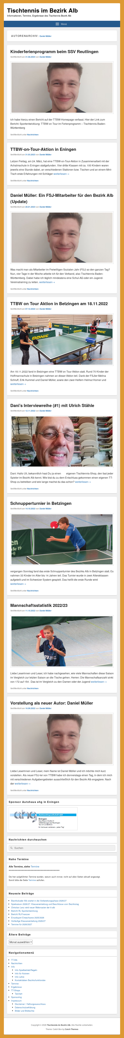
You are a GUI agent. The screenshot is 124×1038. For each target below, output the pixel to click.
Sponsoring (16, 997)
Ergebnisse (16, 986)
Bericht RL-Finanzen (20, 914)
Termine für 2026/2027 (21, 924)
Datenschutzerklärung (25, 1007)
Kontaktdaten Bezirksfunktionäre (30, 980)
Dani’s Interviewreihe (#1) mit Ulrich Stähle (52, 405)
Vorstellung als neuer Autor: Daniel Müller (51, 703)
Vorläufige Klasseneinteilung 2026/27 (28, 920)
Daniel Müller (46, 36)
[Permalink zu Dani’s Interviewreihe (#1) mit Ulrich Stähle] (62, 469)
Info (13, 966)
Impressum (16, 1000)
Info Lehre (19, 976)
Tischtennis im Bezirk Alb (42, 10)
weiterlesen (61, 174)
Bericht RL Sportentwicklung (24, 910)
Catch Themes (71, 1029)
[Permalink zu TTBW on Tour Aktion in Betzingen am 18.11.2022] (62, 367)
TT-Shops (15, 990)
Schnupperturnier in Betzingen (41, 503)
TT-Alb (14, 959)
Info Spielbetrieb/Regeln (26, 970)
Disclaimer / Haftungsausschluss (30, 1003)
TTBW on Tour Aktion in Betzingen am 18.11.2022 (59, 303)
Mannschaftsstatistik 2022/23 (38, 605)
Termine (35, 866)
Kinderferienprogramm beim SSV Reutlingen (54, 51)
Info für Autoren (22, 973)
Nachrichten (32, 134)
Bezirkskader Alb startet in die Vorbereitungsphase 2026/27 (39, 900)
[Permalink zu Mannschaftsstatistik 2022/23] (62, 669)
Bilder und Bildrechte (24, 1010)
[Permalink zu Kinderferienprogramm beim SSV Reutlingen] (62, 115)
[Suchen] (11, 848)
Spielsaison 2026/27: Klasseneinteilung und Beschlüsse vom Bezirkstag (45, 904)
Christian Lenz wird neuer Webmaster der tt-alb (33, 907)
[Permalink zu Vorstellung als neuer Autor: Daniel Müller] (62, 767)
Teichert (18, 993)
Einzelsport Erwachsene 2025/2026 (27, 917)
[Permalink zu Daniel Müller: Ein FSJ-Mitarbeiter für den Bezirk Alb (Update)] (62, 265)
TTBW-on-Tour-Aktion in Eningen (43, 149)
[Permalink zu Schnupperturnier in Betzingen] (62, 567)
